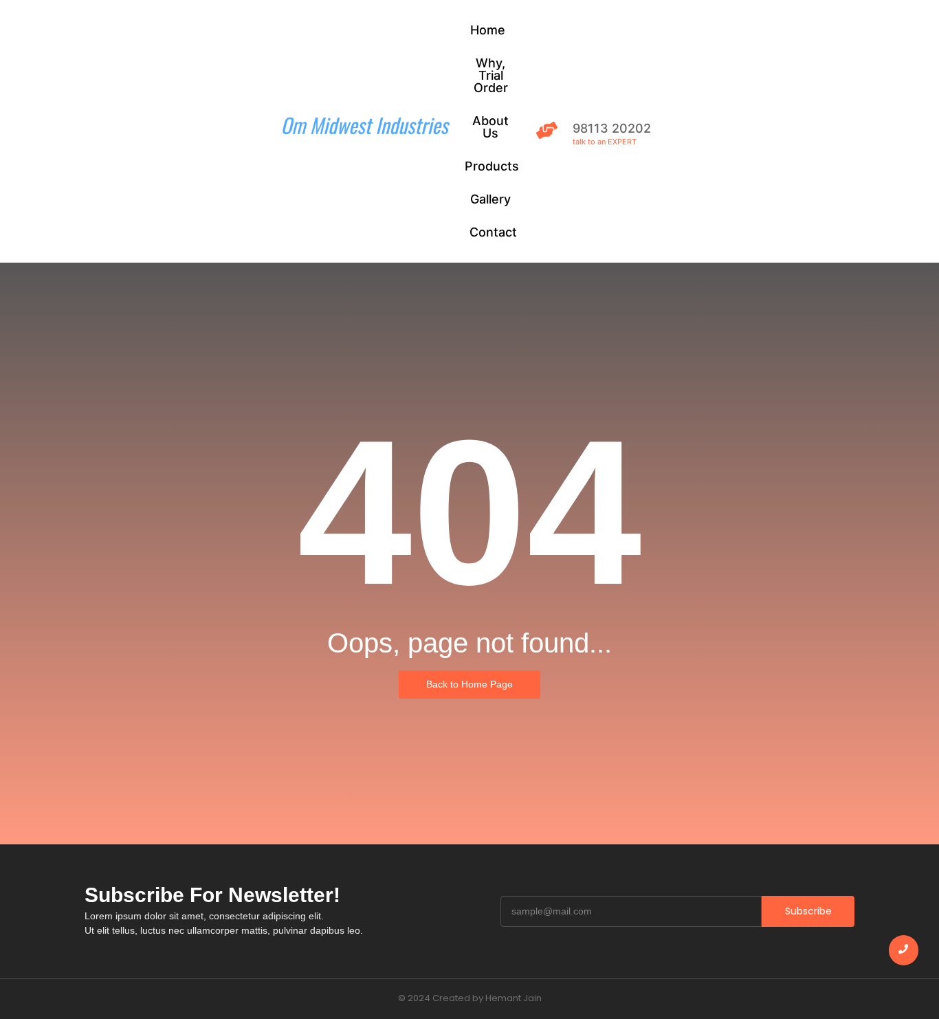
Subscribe (808, 911)
